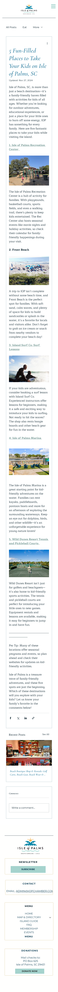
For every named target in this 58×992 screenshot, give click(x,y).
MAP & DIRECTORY (29, 917)
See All (45, 734)
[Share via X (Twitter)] (18, 718)
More (36, 27)
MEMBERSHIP (29, 928)
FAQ (29, 924)
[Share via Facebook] (10, 718)
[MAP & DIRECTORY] (50, 917)
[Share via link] (33, 718)
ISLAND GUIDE (29, 921)
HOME (29, 913)
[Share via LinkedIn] (25, 718)
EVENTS (29, 932)
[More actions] (47, 43)
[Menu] (53, 6)
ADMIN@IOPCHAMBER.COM (35, 891)
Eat (25, 27)
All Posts (11, 27)
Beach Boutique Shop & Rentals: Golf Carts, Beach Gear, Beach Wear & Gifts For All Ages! (28, 772)
